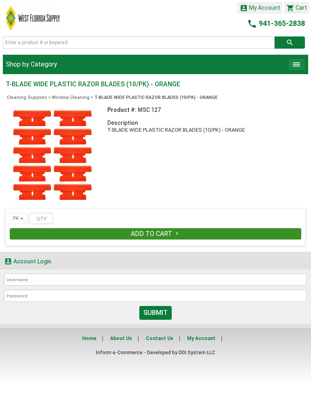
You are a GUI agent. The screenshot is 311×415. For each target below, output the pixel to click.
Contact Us (159, 338)
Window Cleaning (70, 97)
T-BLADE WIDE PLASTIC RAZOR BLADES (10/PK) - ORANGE (155, 97)
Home (89, 338)
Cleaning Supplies (27, 97)
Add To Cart (155, 233)
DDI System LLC (197, 352)
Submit (155, 313)
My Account (260, 8)
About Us (121, 338)
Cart (296, 8)
